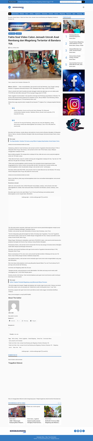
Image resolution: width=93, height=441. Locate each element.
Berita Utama (15, 13)
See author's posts (13, 316)
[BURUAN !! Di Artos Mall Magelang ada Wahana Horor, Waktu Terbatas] (52, 411)
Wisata (81, 45)
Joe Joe (10, 313)
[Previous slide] (58, 403)
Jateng (31, 13)
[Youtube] (81, 431)
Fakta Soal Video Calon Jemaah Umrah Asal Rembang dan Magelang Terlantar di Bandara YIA (30, 345)
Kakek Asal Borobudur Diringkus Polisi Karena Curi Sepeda (34, 422)
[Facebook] (75, 431)
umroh (10, 347)
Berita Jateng (15, 338)
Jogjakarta (37, 13)
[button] (83, 2)
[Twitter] (83, 431)
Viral (20, 347)
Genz (26, 13)
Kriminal (51, 13)
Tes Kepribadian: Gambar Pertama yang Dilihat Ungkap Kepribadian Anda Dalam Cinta (34, 141)
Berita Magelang (32, 338)
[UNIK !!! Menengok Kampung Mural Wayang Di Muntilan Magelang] (16, 411)
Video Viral (15, 347)
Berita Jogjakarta (23, 338)
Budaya (22, 13)
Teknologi (79, 13)
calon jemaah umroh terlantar (15, 340)
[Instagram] (78, 431)
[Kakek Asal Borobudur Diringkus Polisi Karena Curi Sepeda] (34, 411)
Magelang (62, 13)
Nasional (68, 13)
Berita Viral (39, 338)
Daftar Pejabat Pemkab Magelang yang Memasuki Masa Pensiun (28, 282)
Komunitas (44, 13)
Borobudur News (47, 338)
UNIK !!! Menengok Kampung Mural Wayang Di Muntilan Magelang (16, 422)
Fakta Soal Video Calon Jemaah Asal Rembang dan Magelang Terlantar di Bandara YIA (29, 343)
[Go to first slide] (60, 403)
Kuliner (56, 13)
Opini (74, 13)
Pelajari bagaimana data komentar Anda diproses (48, 398)
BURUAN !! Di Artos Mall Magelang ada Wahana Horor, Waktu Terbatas (52, 422)
